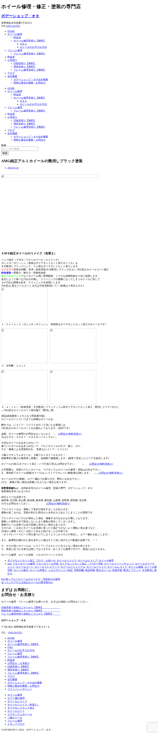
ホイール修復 (135, 567)
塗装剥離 (79, 570)
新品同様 (90, 570)
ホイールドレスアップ (47, 567)
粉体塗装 (117, 570)
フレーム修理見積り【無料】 (30, 53)
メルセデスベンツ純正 (60, 570)
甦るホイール (103, 570)
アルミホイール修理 (24, 563)
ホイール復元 (21, 570)
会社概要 (12, 76)
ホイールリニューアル (72, 567)
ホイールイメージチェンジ (119, 563)
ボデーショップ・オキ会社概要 (31, 79)
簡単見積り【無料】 (25, 66)
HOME (11, 31)
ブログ (11, 73)
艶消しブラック (132, 570)
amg (9, 563)
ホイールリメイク (67, 560)
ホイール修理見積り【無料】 (30, 40)
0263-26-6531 (13, 26)
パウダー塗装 (95, 563)
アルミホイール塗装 (47, 563)
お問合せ (63, 433)
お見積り (12, 60)
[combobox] (19, 149)
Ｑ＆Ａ (23, 44)
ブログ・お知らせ (46, 560)
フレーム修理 (14, 50)
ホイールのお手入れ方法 (33, 47)
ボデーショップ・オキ (20, 16)
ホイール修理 (14, 34)
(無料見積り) (75, 433)
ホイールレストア (88, 560)
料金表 (17, 37)
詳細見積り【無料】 (25, 63)
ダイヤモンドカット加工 (21, 560)
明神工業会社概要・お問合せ (30, 82)
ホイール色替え (38, 570)
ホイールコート (24, 567)
